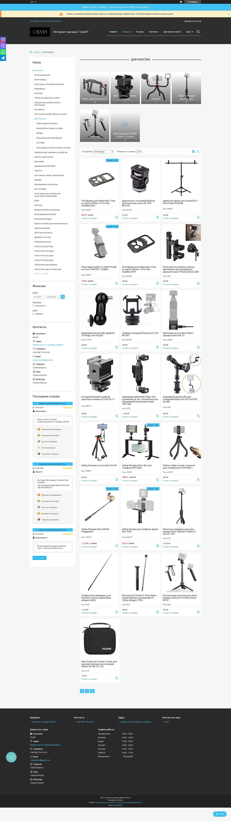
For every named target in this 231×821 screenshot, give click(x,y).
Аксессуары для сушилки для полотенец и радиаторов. (47, 194)
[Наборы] (155, 86)
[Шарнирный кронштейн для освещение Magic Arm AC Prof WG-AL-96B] (181, 374)
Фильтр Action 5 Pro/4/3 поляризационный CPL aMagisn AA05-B (53, 420)
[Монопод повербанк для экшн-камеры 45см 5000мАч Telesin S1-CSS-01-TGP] (181, 506)
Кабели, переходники (43, 157)
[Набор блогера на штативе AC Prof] (99, 442)
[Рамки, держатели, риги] (94, 86)
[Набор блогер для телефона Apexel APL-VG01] (140, 506)
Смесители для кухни (44, 260)
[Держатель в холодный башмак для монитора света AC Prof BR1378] (140, 178)
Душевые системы (42, 237)
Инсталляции (40, 189)
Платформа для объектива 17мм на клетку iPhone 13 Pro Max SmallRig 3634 (98, 203)
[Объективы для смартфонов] (186, 86)
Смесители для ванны (44, 251)
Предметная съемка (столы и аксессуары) (47, 103)
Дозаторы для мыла (43, 233)
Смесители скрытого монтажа (47, 269)
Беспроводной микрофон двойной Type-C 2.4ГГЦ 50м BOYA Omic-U (51, 547)
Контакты (153, 32)
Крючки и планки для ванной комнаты (51, 223)
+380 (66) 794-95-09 (85, 722)
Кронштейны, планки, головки (49, 128)
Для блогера (40, 119)
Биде (36, 201)
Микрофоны (39, 89)
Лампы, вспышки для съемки (47, 98)
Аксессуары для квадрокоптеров (49, 84)
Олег (167, 722)
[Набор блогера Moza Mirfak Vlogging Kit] (99, 506)
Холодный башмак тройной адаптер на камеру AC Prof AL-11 (98, 398)
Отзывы (140, 32)
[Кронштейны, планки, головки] (125, 86)
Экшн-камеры (40, 80)
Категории (38, 70)
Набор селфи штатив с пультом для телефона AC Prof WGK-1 (179, 466)
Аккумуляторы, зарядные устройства (50, 152)
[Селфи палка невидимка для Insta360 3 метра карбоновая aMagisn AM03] (99, 572)
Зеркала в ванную (42, 228)
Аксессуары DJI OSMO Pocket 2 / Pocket (53, 148)
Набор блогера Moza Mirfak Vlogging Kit (95, 530)
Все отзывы (39, 558)
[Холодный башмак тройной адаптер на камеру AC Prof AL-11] (99, 374)
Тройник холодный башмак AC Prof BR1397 (140, 334)
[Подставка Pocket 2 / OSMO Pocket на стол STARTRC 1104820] (99, 244)
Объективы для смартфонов (49, 138)
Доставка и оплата (172, 32)
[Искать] (197, 32)
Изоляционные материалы (46, 184)
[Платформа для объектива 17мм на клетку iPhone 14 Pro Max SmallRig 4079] (140, 244)
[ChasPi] (40, 32)
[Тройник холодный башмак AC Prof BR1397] (140, 310)
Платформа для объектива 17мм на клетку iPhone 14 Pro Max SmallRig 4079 (139, 269)
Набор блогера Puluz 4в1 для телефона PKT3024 (137, 466)
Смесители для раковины (45, 265)
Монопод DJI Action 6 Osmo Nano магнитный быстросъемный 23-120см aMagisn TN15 (139, 597)
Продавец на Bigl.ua (115, 800)
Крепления (39, 161)
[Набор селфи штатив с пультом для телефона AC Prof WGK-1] (181, 442)
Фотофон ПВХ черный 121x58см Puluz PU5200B (52, 481)
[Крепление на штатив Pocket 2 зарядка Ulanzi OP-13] (181, 310)
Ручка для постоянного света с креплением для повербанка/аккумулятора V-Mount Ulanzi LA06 (181, 269)
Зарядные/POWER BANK (44, 166)
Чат (222, 814)
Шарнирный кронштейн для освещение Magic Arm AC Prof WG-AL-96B (180, 399)
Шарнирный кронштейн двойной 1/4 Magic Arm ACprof (98, 334)
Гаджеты (38, 171)
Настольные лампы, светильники (49, 175)
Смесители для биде (43, 246)
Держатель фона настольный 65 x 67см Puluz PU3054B (180, 202)
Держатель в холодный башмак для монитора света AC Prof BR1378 (138, 203)
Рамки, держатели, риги (47, 123)
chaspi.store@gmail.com (43, 360)
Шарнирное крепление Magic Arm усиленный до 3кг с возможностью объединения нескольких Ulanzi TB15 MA (140, 400)
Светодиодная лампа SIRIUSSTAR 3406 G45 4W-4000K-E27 (53, 486)
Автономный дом (42, 75)
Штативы (38, 93)
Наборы (39, 133)
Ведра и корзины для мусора (47, 210)
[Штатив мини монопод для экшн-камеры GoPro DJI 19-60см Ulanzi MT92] (181, 572)
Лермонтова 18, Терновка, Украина (136, 722)
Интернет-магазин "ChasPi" (44, 722)
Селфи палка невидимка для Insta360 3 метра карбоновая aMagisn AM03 (96, 597)
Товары (125, 32)
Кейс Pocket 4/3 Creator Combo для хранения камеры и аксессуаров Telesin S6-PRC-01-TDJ (99, 664)
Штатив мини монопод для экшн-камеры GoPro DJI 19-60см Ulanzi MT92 (180, 597)
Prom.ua (127, 797)
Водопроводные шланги (45, 214)
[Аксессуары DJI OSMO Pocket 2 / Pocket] (125, 124)
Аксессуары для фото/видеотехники (50, 114)
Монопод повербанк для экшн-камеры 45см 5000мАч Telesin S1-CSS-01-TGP (180, 531)
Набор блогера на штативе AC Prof (99, 465)
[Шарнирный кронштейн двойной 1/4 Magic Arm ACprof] (99, 310)
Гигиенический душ (42, 219)
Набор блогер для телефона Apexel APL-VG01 (140, 530)
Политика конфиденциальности (129, 802)
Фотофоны (39, 109)
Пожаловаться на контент (105, 802)
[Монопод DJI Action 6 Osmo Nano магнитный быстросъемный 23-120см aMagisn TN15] (140, 572)
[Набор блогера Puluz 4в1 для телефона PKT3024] (140, 442)
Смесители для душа (43, 255)
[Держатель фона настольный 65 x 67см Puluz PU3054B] (181, 178)
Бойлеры (38, 205)
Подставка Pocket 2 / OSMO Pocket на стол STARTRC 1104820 (99, 268)
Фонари (37, 180)
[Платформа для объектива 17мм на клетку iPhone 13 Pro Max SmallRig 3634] (99, 178)
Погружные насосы (42, 242)
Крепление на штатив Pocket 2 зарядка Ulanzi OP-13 (178, 334)
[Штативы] (94, 124)
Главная (113, 32)
